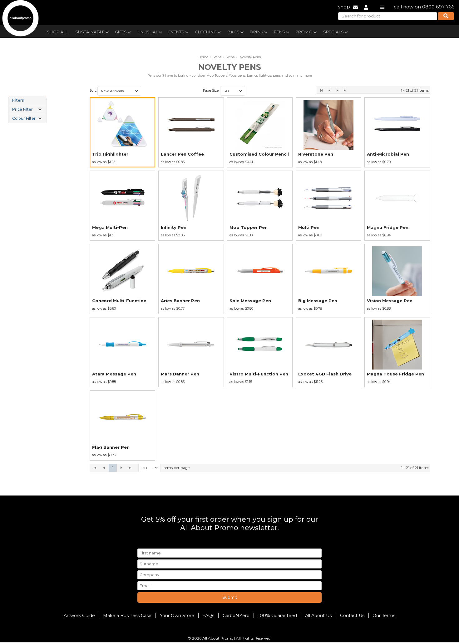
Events (176, 31)
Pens (279, 31)
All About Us (318, 615)
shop (344, 7)
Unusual (147, 31)
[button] (136, 91)
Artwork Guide (79, 615)
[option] (122, 132)
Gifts (121, 31)
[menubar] (215, 31)
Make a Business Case (127, 615)
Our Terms (384, 615)
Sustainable (90, 31)
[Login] (366, 7)
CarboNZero (236, 615)
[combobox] (119, 91)
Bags (233, 31)
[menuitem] (57, 31)
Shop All (57, 31)
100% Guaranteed (277, 615)
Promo (304, 31)
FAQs (208, 615)
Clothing (206, 31)
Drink (256, 31)
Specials (333, 31)
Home (203, 57)
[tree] (27, 109)
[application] (260, 468)
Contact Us (352, 615)
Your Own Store (177, 615)
